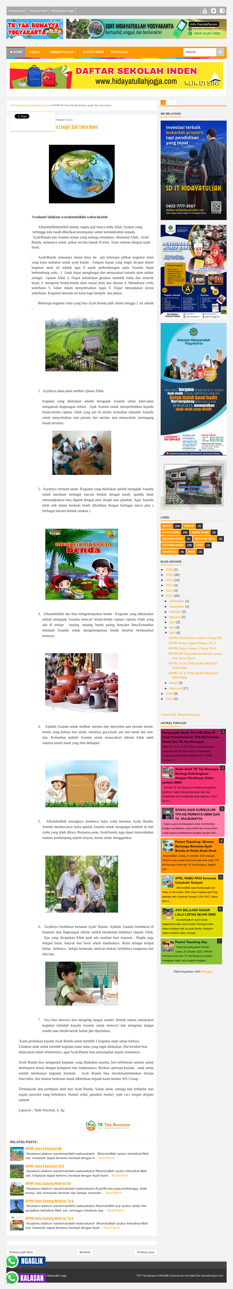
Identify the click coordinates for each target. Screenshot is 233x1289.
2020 (170, 693)
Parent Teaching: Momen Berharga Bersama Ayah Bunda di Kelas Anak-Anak (196, 846)
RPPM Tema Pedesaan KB (43, 1149)
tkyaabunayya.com (212, 1275)
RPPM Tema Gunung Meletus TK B (49, 1201)
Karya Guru (170, 532)
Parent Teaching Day (191, 942)
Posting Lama (145, 1252)
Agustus (175, 617)
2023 (170, 585)
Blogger (207, 971)
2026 (170, 569)
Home (17, 52)
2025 (170, 575)
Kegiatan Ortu (205, 538)
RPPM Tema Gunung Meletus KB (48, 1183)
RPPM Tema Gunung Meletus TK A (49, 1218)
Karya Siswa (200, 532)
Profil (34, 52)
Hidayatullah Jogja (62, 11)
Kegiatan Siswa (64, 119)
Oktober (175, 611)
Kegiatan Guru (172, 538)
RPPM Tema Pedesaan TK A (44, 1166)
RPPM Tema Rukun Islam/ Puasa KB (195, 638)
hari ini (189, 526)
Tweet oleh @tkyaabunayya (180, 714)
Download (119, 52)
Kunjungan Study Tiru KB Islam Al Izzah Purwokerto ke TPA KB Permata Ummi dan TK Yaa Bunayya (190, 737)
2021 (170, 596)
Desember (177, 601)
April (172, 632)
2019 (170, 699)
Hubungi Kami (38, 11)
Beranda (85, 1252)
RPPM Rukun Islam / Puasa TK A (192, 648)
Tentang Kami (16, 11)
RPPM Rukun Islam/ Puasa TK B (192, 643)
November (177, 606)
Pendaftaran (61, 52)
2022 (170, 590)
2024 (170, 580)
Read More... (108, 1158)
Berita (167, 526)
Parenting (169, 551)
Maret (174, 683)
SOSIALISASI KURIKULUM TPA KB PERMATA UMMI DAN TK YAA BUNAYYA (197, 814)
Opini (199, 545)
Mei (172, 627)
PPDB (191, 551)
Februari (175, 688)
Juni (172, 622)
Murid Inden (93, 52)
